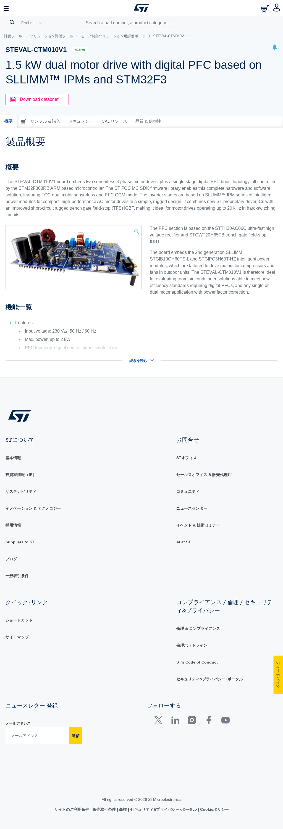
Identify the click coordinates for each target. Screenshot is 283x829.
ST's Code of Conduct (197, 662)
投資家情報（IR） (21, 474)
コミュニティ (188, 491)
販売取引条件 (104, 809)
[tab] (8, 121)
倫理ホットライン (191, 645)
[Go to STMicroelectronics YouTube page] (225, 721)
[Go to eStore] (265, 9)
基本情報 (13, 458)
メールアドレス (18, 723)
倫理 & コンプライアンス (198, 628)
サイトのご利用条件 (72, 809)
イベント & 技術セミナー (198, 525)
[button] (6, 8)
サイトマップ (17, 637)
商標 (123, 809)
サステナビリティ (21, 491)
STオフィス (186, 458)
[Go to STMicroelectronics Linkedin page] (175, 721)
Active (80, 49)
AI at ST (183, 542)
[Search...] (12, 22)
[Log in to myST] (276, 8)
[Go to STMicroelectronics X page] (159, 721)
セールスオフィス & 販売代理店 (204, 474)
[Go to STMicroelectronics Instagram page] (191, 721)
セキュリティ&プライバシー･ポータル (209, 679)
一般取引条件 (17, 575)
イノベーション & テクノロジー (33, 508)
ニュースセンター (191, 508)
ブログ (11, 559)
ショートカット (19, 620)
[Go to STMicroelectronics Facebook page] (208, 721)
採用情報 (13, 525)
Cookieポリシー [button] (214, 809)
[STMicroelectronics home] (141, 8)
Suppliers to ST (20, 542)
